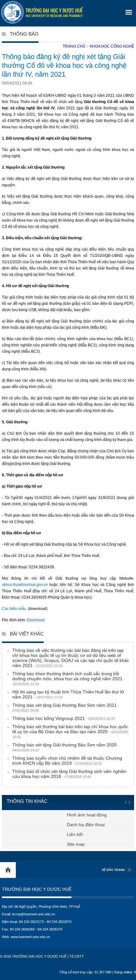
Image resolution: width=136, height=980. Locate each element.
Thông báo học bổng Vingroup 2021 (63, 718)
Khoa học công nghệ (112, 46)
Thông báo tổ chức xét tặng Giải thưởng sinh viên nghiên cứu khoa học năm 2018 (69, 774)
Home (8, 870)
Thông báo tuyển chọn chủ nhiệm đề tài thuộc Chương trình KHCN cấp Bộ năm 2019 (67, 761)
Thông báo (24, 34)
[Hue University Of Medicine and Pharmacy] (42, 12)
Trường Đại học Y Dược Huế (36, 889)
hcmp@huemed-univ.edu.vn (33, 914)
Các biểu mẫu (14, 608)
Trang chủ (74, 46)
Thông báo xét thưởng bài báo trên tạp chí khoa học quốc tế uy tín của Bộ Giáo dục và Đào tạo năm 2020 (70, 731)
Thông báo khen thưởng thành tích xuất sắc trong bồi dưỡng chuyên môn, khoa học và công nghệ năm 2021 (68, 678)
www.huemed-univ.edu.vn (30, 937)
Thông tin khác (27, 801)
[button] (128, 10)
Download (36, 620)
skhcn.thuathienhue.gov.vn (25, 585)
